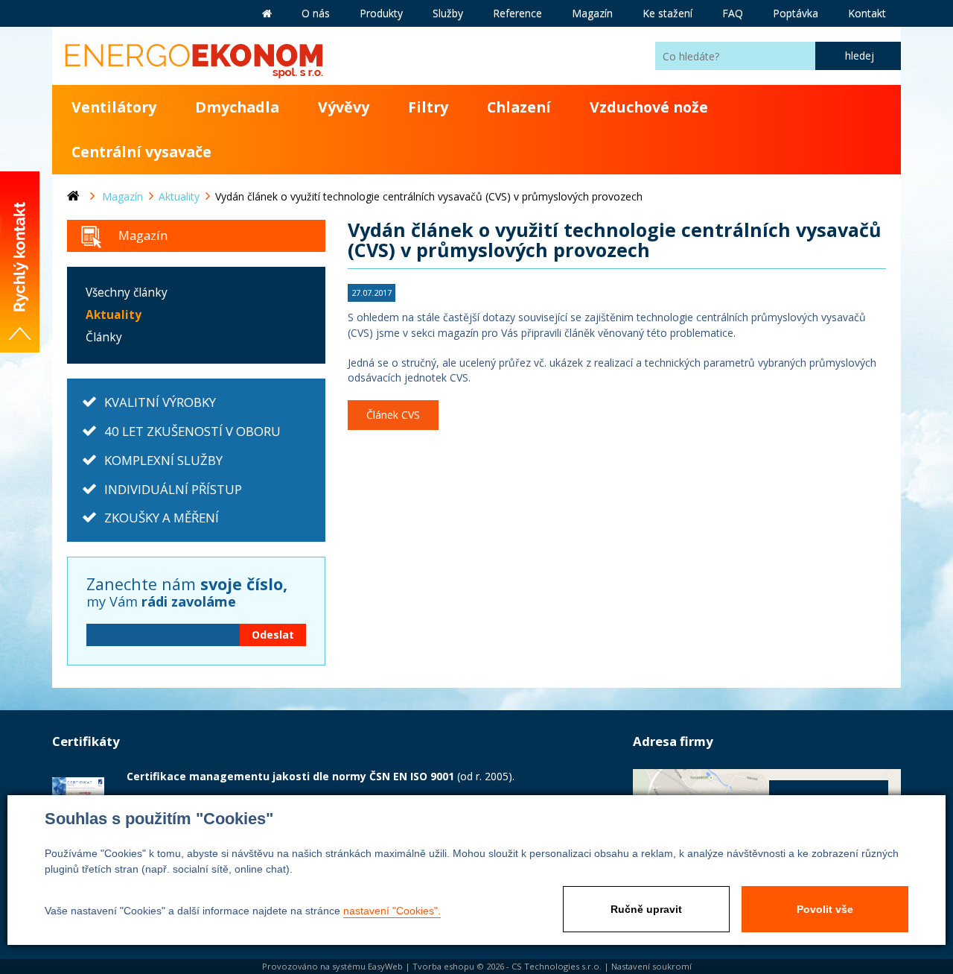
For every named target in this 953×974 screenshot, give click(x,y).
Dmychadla (237, 107)
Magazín (143, 235)
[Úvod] (267, 13)
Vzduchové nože (649, 107)
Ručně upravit (646, 909)
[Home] (84, 196)
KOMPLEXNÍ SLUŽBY (163, 460)
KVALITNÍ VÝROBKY (160, 402)
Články (104, 337)
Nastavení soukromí (651, 966)
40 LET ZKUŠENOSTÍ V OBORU (192, 431)
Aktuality (113, 315)
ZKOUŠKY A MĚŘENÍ (161, 517)
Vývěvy (343, 107)
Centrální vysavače (141, 152)
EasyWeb (385, 966)
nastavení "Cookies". (392, 911)
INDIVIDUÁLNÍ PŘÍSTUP (173, 489)
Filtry (428, 107)
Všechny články (127, 292)
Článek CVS (393, 415)
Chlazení (519, 107)
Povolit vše (825, 909)
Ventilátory (113, 107)
